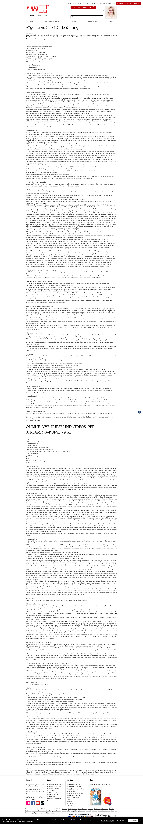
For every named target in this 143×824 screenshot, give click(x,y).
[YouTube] (38, 803)
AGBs (68, 799)
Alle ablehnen (121, 821)
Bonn (80, 809)
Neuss (100, 811)
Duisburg (28, 811)
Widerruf (69, 801)
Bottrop (84, 809)
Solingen (114, 811)
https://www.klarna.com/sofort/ (39, 638)
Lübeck (64, 811)
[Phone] (139, 412)
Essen (34, 811)
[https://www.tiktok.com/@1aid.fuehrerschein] (42, 803)
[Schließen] (140, 820)
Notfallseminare (51, 790)
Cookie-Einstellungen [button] (107, 821)
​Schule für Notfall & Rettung (37, 15)
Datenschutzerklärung (73, 797)
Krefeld (58, 811)
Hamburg (49, 811)
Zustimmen (133, 821)
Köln (68, 811)
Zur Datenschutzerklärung (25, 822)
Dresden (111, 809)
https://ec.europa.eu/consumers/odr (41, 751)
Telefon (114, 3)
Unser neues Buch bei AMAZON (100, 784)
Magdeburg (74, 811)
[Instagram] (28, 803)
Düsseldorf (104, 809)
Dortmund (97, 809)
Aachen (64, 809)
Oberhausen (106, 811)
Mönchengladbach (85, 811)
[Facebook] (33, 803)
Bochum (74, 809)
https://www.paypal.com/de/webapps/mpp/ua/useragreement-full (56, 625)
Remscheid (28, 813)
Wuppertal (36, 813)
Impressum (70, 803)
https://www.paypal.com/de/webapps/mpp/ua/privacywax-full (93, 627)
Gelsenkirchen (40, 811)
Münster (94, 811)
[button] (73, 21)
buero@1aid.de (93, 3)
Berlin (69, 809)
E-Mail (109, 3)
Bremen (90, 809)
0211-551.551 (30, 791)
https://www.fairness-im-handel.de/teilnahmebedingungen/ (48, 764)
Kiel (54, 811)
